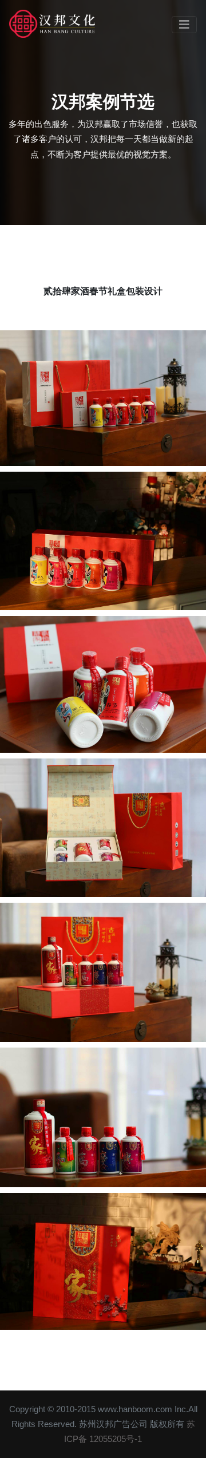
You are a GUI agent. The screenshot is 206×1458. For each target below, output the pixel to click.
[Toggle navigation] (184, 24)
